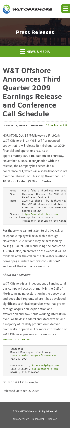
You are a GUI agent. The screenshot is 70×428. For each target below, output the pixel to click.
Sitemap (52, 419)
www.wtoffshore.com (17, 339)
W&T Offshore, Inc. (29, 411)
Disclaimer (38, 419)
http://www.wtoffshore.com (40, 214)
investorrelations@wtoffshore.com (33, 355)
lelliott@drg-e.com (45, 369)
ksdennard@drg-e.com (45, 365)
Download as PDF (57, 125)
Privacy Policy (21, 419)
